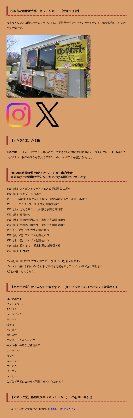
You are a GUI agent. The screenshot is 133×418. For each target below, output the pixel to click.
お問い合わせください (64, 408)
